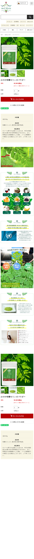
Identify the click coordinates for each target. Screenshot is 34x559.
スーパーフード (29, 25)
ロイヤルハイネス (5, 25)
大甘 (17, 25)
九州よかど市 (30, 21)
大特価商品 (12, 25)
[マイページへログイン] (22, 4)
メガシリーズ (23, 21)
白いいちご (22, 25)
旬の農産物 (16, 21)
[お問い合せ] (29, 31)
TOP (2, 34)
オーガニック (9, 21)
